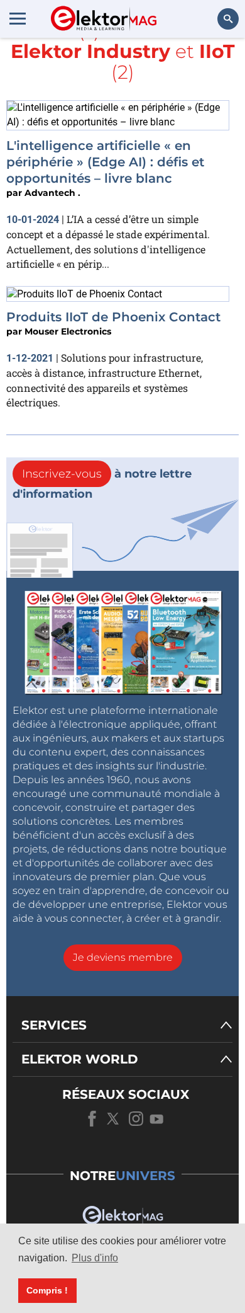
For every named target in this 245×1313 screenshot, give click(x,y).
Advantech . (52, 192)
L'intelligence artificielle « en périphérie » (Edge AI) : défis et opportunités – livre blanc (105, 162)
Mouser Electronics (67, 331)
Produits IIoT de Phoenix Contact (113, 316)
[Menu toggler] (17, 18)
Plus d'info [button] (95, 1258)
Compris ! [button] (47, 1290)
